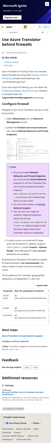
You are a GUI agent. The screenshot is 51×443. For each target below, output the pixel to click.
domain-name (38, 75)
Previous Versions (23, 429)
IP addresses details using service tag (19, 90)
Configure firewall (11, 62)
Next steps (8, 65)
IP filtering (7, 78)
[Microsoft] (25, 26)
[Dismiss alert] (47, 4)
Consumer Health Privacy (12, 436)
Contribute (6, 432)
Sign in (46, 27)
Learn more (14, 349)
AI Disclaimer (7, 429)
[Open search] (39, 27)
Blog (35, 429)
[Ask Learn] (43, 32)
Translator (13, 32)
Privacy (17, 432)
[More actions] (47, 32)
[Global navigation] (2, 27)
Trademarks (7, 439)
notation (13, 247)
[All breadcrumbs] (4, 32)
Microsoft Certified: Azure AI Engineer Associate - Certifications (23, 393)
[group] (25, 306)
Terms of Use (33, 436)
